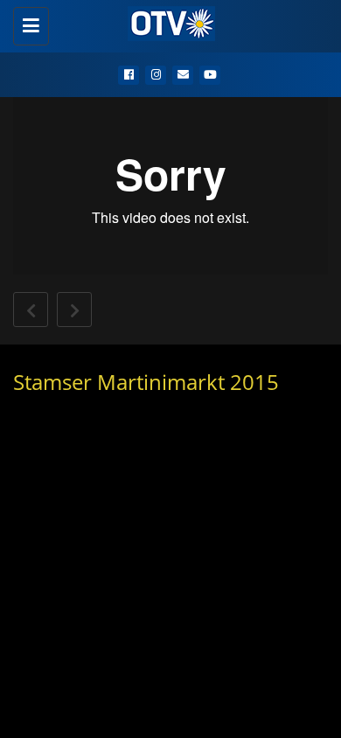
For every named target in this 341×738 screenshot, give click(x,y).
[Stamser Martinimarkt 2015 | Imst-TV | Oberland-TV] (166, 22)
